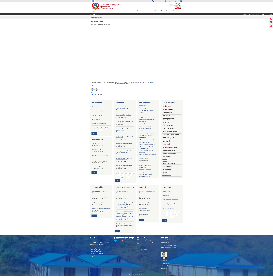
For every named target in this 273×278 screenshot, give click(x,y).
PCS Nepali (100, 242)
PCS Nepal (93, 242)
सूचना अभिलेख (153, 11)
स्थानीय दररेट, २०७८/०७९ (97, 111)
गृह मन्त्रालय (141, 114)
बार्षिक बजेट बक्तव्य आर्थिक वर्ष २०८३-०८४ (99, 161)
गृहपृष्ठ (93, 11)
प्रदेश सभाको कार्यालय (143, 167)
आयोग (143, 112)
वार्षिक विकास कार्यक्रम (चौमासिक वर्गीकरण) (99, 202)
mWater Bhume (141, 246)
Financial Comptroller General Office (147, 144)
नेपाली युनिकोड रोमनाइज (95, 249)
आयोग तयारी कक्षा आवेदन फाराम (168, 208)
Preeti (96, 244)
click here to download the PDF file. (148, 82)
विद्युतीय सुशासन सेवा (129, 11)
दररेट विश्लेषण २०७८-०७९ (97, 115)
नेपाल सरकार (141, 105)
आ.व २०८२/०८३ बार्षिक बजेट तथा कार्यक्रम (100, 167)
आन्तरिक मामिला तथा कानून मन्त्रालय (145, 174)
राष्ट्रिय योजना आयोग (142, 121)
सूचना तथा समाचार (95, 88)
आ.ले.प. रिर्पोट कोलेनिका (143, 214)
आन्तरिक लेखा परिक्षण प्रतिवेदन (144, 202)
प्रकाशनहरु (145, 11)
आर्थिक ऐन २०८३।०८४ (96, 149)
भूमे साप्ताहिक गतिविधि (142, 250)
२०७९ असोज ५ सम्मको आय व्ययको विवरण (146, 197)
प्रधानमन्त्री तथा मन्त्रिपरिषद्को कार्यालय (146, 110)
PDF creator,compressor (96, 253)
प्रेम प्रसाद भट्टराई (165, 263)
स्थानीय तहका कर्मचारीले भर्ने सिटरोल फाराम (170, 199)
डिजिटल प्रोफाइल (141, 244)
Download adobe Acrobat (131, 82)
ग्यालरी (160, 11)
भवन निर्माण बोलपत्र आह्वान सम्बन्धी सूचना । (123, 197)
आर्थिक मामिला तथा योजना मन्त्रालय (145, 169)
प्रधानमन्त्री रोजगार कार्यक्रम (144, 158)
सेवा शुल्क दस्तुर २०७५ (96, 119)
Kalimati (101, 244)
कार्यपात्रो (165, 161)
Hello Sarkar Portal (142, 248)
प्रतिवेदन (138, 11)
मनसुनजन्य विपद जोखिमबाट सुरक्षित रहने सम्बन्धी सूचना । (245, 14)
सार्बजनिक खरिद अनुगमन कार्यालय (145, 126)
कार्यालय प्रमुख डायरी (168, 115)
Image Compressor (95, 256)
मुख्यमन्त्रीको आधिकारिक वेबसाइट (145, 165)
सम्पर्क (165, 11)
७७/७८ (92, 92)
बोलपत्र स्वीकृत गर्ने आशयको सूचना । (122, 191)
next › (106, 127)
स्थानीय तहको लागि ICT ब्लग (144, 142)
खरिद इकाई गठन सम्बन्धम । (265, 14)
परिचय (98, 11)
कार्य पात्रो (171, 11)
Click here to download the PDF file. (124, 83)
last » (101, 130)
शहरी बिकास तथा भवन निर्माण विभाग (145, 128)
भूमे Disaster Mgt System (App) (145, 242)
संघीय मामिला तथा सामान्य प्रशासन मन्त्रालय (146, 119)
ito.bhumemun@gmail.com (169, 247)
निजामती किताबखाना (142, 137)
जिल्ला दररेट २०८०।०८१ (96, 106)
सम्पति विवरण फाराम (166, 191)
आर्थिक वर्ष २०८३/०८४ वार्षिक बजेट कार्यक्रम (100, 143)
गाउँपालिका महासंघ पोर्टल (166, 175)
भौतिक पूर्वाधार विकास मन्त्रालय (144, 176)
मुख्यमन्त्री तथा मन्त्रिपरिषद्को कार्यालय (145, 162)
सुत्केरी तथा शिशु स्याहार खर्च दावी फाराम (170, 204)
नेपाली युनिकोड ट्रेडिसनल (95, 251)
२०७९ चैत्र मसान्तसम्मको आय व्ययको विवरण (147, 191)
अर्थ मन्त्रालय (141, 117)
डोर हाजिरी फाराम (166, 195)
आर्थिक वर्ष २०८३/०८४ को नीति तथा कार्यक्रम (100, 155)
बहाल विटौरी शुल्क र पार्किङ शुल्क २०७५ (99, 123)
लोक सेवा (140, 112)
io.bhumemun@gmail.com (167, 265)
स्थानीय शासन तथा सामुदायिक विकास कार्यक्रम (147, 133)
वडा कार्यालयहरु (105, 11)
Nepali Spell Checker (142, 254)
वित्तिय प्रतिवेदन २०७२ (143, 208)
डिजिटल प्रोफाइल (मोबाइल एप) (144, 240)
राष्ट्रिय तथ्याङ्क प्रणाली (143, 108)
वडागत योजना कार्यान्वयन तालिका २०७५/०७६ (100, 197)
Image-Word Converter (143, 252)
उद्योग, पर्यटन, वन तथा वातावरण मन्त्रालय (146, 172)
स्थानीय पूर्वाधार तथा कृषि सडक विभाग (145, 135)
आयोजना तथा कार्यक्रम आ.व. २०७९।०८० (99, 191)
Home (91, 17)
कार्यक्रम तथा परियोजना (116, 11)
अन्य (94, 133)
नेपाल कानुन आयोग (142, 124)
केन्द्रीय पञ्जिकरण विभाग (143, 130)
